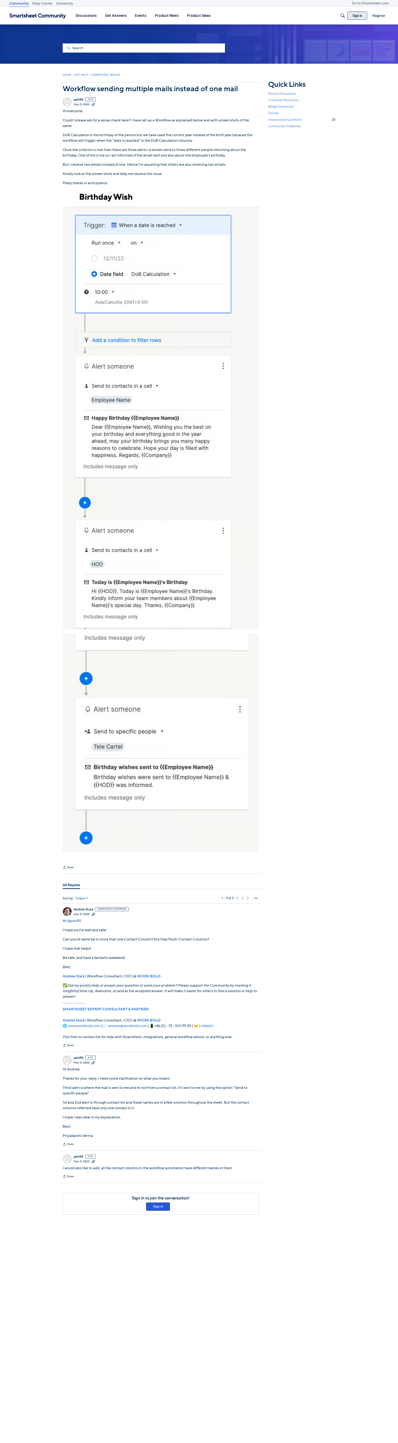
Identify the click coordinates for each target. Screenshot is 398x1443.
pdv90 (78, 100)
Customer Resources (283, 100)
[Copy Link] (93, 104)
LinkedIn (206, 1025)
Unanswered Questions (301, 119)
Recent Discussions (282, 93)
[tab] (71, 885)
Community (19, 3)
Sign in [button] (158, 1206)
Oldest (80, 898)
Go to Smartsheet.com (370, 3)
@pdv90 (74, 920)
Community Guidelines (284, 126)
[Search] (343, 16)
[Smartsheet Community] (37, 16)
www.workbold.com (84, 1025)
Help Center (42, 3)
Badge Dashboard (281, 106)
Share (68, 867)
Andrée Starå (83, 909)
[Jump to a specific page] (255, 898)
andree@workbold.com (127, 1025)
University (64, 3)
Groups (273, 113)
